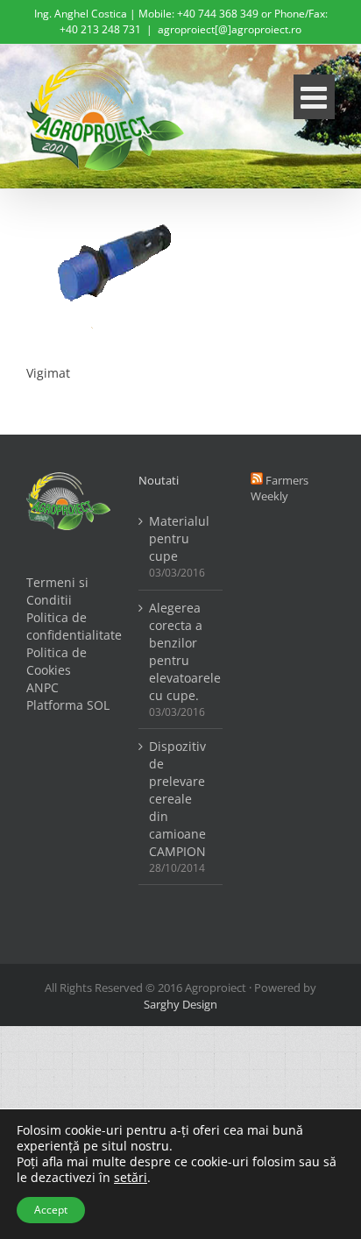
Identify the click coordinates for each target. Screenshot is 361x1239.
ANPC (42, 687)
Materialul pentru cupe (179, 538)
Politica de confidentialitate (68, 626)
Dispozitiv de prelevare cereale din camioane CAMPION (177, 799)
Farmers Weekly (279, 488)
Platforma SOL (68, 705)
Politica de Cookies (56, 661)
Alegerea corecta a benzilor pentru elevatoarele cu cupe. (181, 651)
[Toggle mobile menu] (314, 96)
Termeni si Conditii (57, 591)
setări (130, 1178)
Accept (50, 1209)
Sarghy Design (180, 1004)
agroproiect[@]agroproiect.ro (229, 29)
